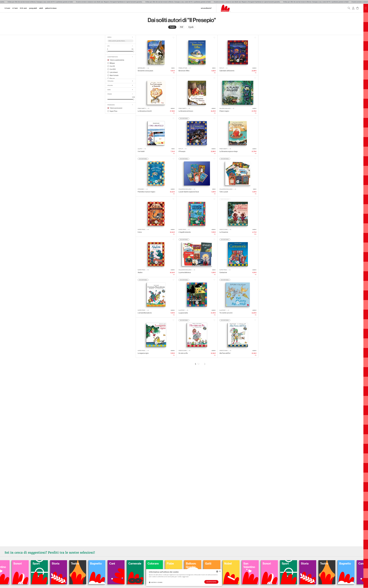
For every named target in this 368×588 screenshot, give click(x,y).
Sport (88, 563)
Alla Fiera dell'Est (224, 353)
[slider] (107, 51)
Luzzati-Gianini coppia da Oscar (189, 192)
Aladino (140, 272)
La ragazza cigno (143, 353)
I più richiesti (114, 72)
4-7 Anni (15, 8)
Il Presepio (182, 151)
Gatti (11, 563)
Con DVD (113, 69)
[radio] (172, 27)
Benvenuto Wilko (184, 71)
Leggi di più (185, 576)
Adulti (41, 8)
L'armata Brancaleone (145, 313)
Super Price (113, 111)
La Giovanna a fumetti (145, 111)
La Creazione (223, 232)
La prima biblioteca (185, 272)
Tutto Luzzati (223, 192)
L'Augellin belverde (185, 232)
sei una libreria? (206, 8)
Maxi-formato (114, 75)
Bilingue (112, 63)
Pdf (181, 27)
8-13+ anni (23, 8)
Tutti (172, 27)
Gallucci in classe (51, 8)
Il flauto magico (224, 111)
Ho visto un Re (183, 353)
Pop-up (112, 78)
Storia (108, 563)
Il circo (140, 232)
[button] (155, 582)
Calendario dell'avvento (226, 71)
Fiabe (222, 563)
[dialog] (184, 577)
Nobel (31, 563)
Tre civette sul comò (225, 313)
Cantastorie (223, 272)
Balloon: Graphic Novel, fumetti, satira (243, 570)
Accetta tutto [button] (211, 582)
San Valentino (52, 565)
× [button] (220, 571)
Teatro (127, 563)
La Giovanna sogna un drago (228, 151)
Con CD (112, 66)
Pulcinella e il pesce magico (146, 192)
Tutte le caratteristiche (117, 60)
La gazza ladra (183, 313)
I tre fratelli (141, 151)
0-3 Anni (7, 8)
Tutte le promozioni (116, 108)
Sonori (70, 563)
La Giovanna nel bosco (186, 111)
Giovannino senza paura (145, 71)
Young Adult (33, 8)
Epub (191, 27)
